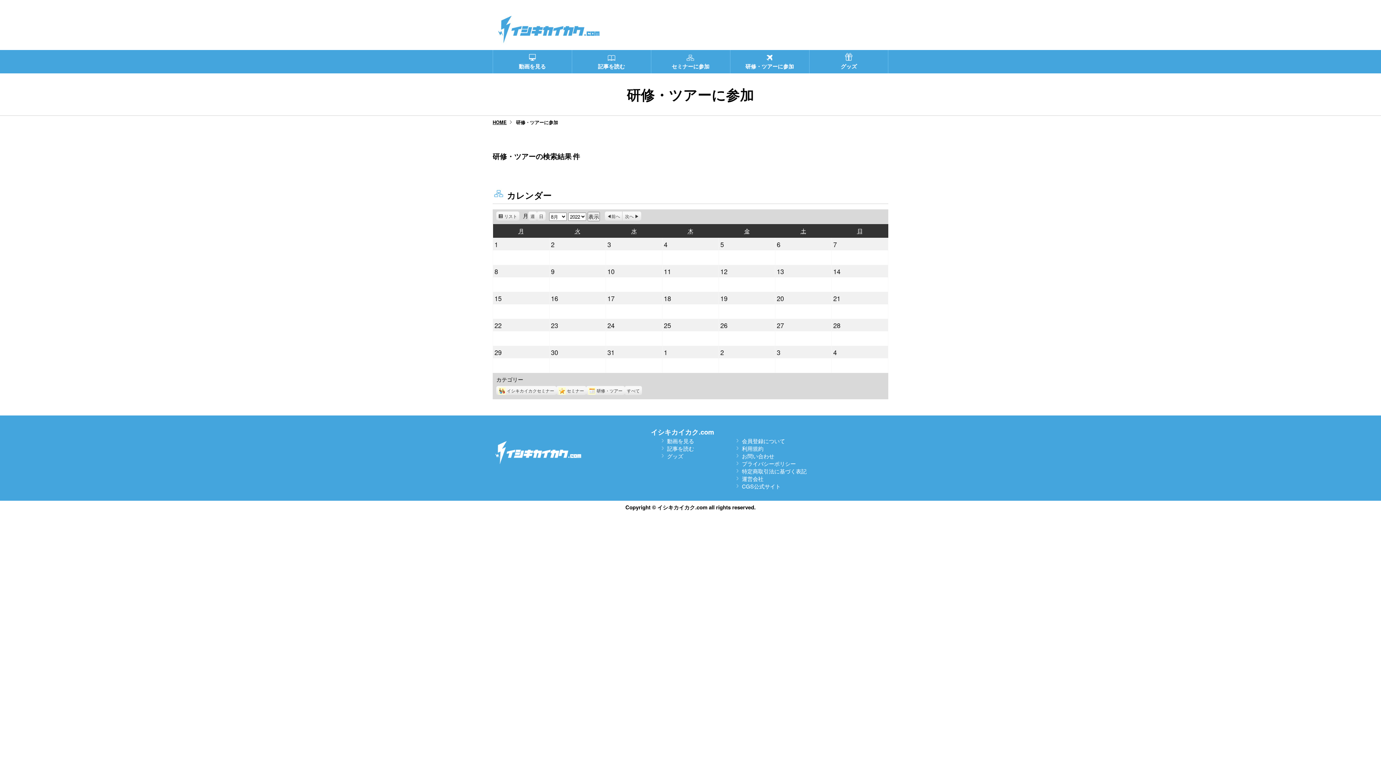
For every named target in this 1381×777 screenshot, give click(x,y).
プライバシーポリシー (769, 463)
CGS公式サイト (761, 486)
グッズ (675, 456)
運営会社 (753, 478)
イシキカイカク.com (682, 432)
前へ (615, 216)
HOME (500, 122)
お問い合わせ (758, 456)
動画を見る (680, 441)
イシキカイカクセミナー (530, 390)
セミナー (575, 390)
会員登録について (763, 441)
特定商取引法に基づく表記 (774, 471)
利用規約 (753, 448)
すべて (633, 390)
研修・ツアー (610, 390)
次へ (629, 216)
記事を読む (680, 448)
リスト (511, 217)
